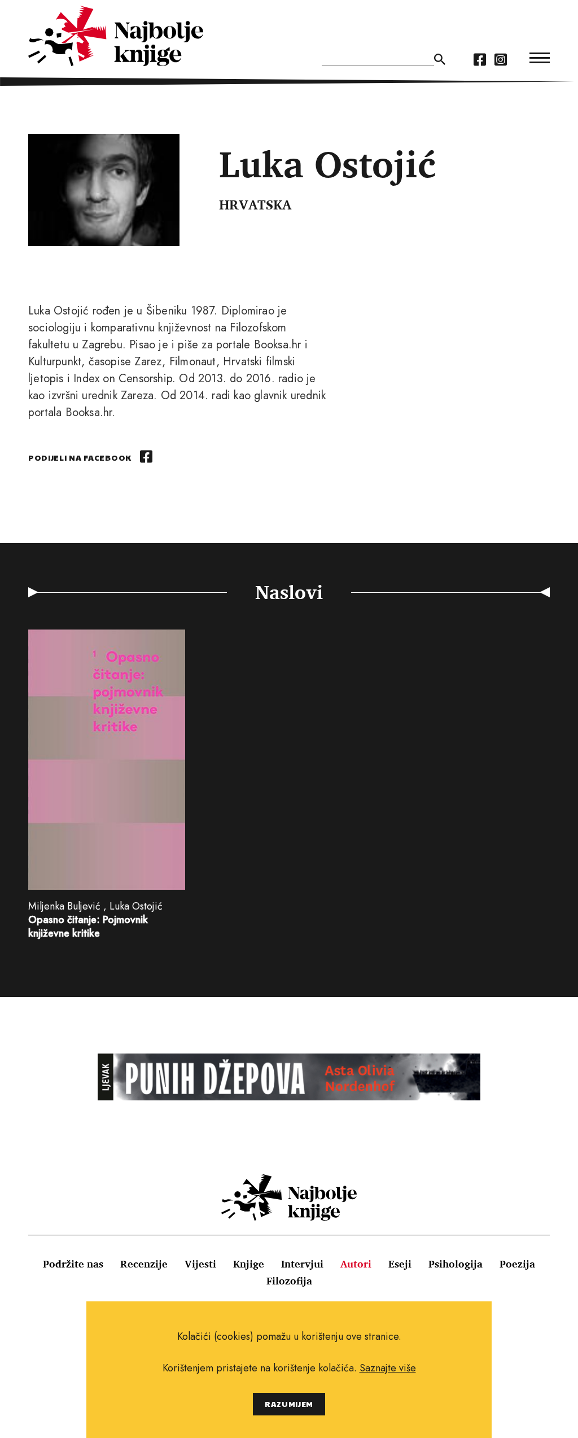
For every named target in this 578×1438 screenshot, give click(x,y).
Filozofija (289, 1280)
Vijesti (200, 1263)
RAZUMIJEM (289, 1403)
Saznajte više (388, 1368)
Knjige (248, 1263)
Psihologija (455, 1263)
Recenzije (144, 1263)
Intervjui (302, 1263)
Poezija (517, 1263)
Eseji (399, 1263)
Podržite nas (73, 1263)
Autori (355, 1263)
